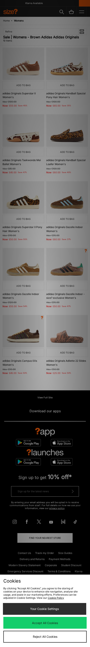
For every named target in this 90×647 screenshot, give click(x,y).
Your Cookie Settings (44, 609)
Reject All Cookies (45, 636)
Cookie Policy (56, 597)
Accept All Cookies (45, 623)
